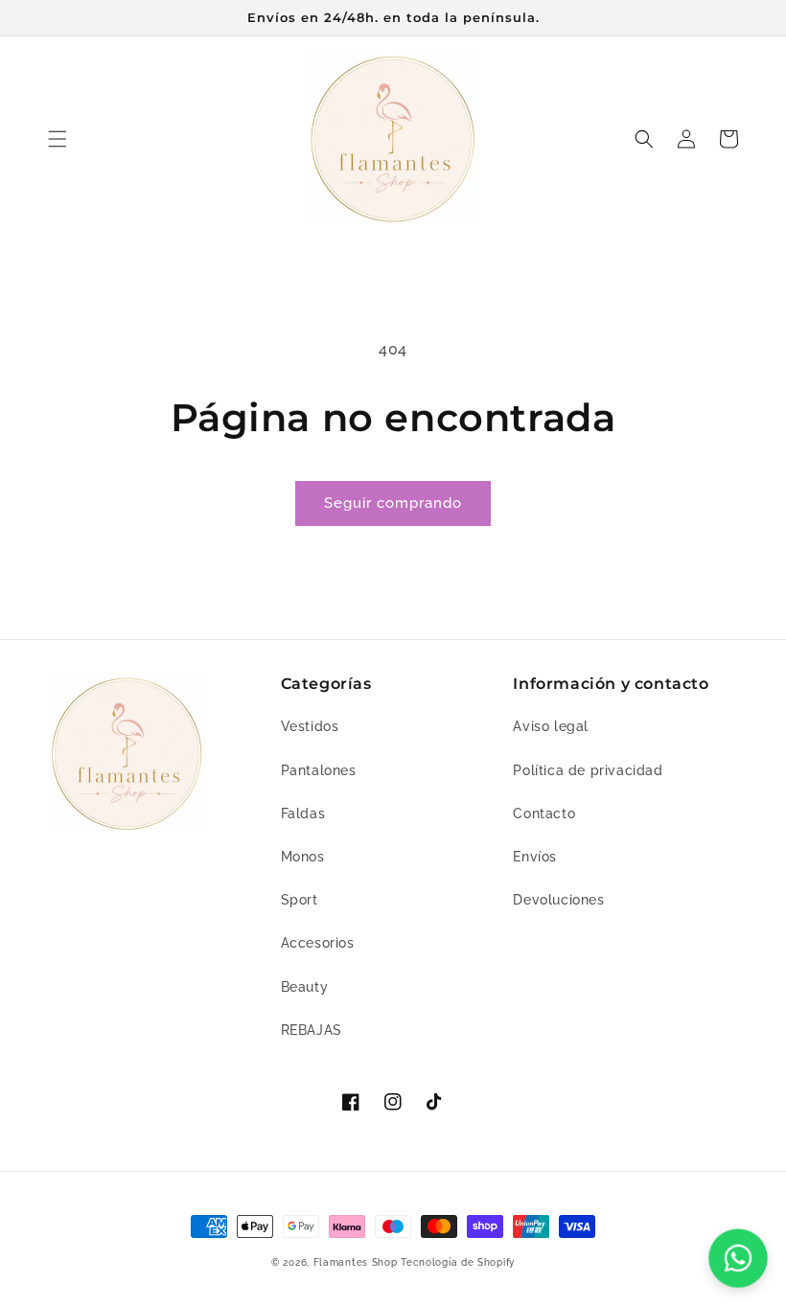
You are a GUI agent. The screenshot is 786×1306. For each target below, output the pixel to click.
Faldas (303, 813)
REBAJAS (311, 1030)
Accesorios (318, 943)
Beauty (305, 987)
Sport (299, 899)
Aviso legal (551, 726)
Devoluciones (558, 899)
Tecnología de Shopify (458, 1262)
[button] (57, 139)
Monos (303, 856)
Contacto (544, 813)
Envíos (535, 856)
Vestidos (310, 726)
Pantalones (319, 770)
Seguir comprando (393, 503)
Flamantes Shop (355, 1262)
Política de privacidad (587, 770)
